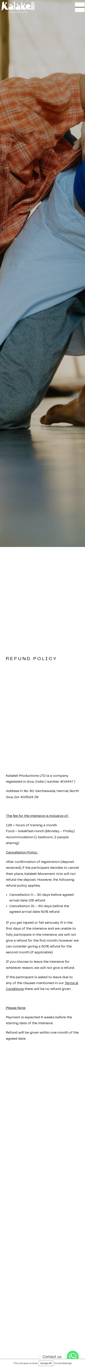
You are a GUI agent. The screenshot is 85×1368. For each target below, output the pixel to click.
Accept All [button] (45, 1363)
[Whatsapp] (73, 1357)
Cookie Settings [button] (63, 1363)
